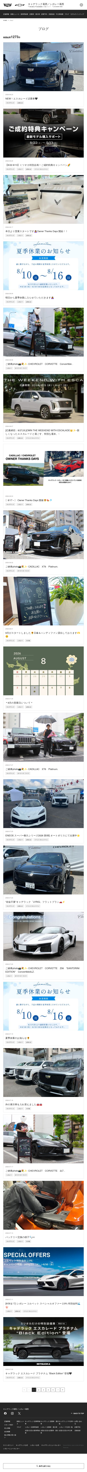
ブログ (67, 14)
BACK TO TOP (79, 1413)
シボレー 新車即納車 (32, 1427)
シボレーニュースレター (11, 1448)
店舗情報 (6, 14)
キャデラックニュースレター (51, 1445)
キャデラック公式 (22, 1445)
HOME (5, 20)
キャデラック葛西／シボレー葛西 (46, 4)
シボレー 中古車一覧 (66, 1427)
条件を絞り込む (45, 1466)
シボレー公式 (34, 1445)
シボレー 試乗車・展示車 (49, 1427)
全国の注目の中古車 (65, 1430)
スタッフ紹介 (8, 1425)
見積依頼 (77, 1430)
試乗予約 (77, 1427)
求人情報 (7, 1428)
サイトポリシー (8, 1445)
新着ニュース (15, 14)
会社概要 (7, 1431)
